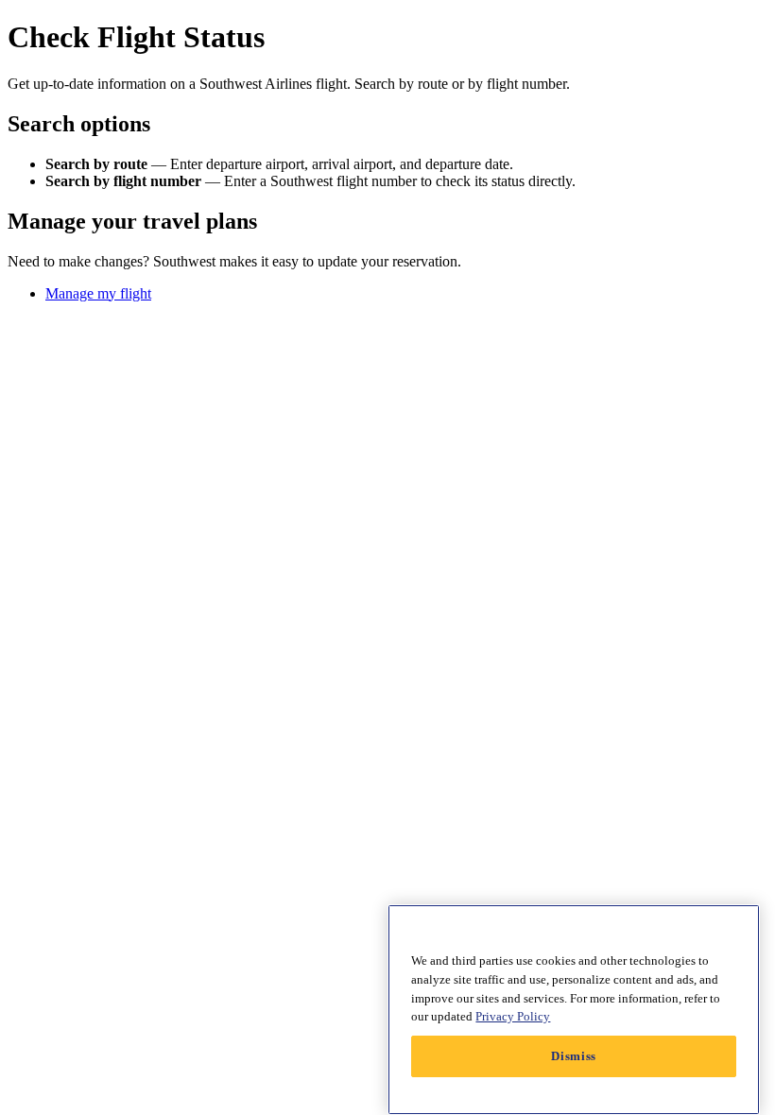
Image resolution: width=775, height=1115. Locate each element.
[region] (574, 1009)
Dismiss (573, 1056)
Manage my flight (98, 293)
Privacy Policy (512, 1016)
